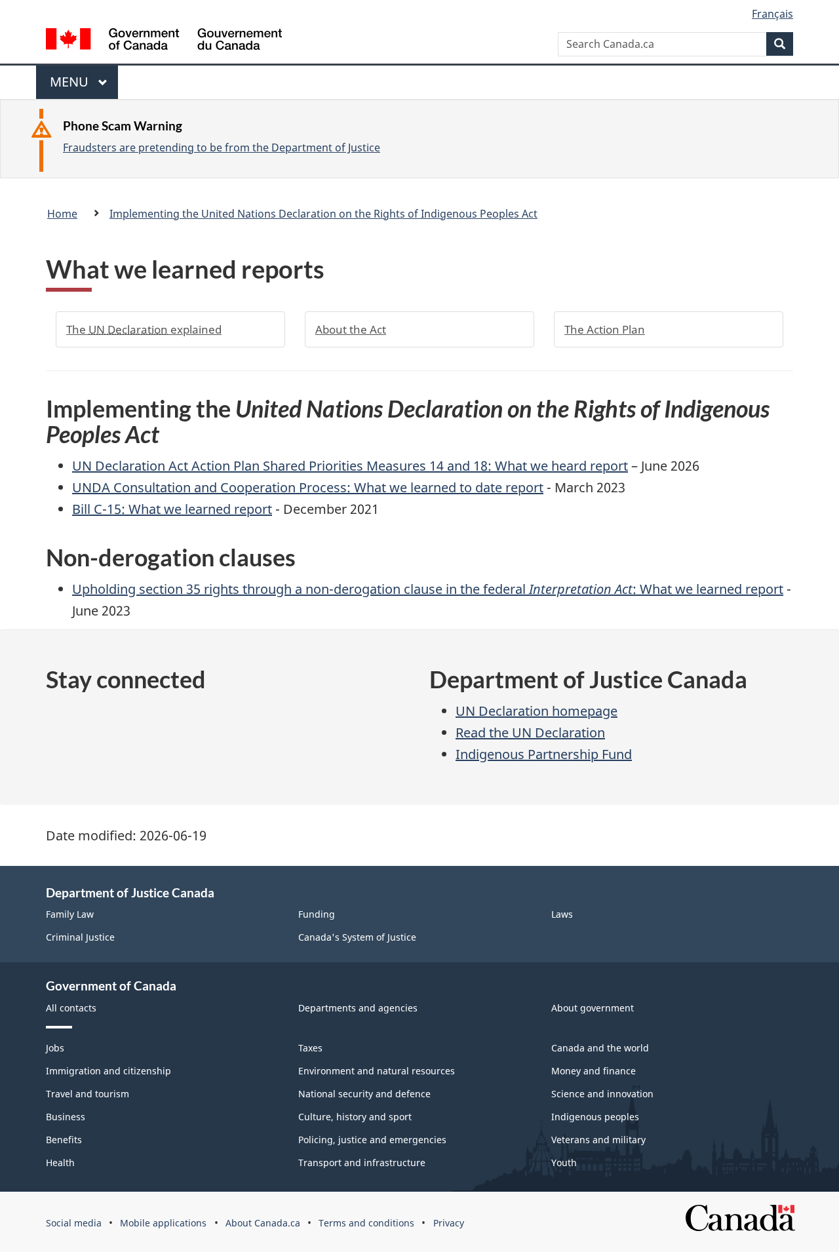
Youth (564, 1162)
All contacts (71, 1008)
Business (65, 1116)
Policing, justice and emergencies (372, 1139)
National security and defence (364, 1093)
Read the (530, 732)
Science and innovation (602, 1093)
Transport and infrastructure (361, 1162)
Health (60, 1162)
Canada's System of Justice (357, 937)
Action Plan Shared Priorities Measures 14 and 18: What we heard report (350, 466)
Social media (74, 1223)
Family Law (70, 914)
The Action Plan (604, 329)
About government (592, 1008)
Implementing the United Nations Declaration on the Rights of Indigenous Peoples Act (323, 213)
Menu (71, 86)
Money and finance (593, 1071)
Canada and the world (600, 1048)
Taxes (310, 1048)
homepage (536, 711)
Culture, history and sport (355, 1116)
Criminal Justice (80, 937)
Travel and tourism (87, 1093)
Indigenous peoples (595, 1116)
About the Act (350, 329)
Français (772, 14)
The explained (144, 329)
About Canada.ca (262, 1223)
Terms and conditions (366, 1223)
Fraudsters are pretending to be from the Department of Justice (221, 147)
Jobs (55, 1048)
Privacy (448, 1223)
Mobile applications (163, 1223)
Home (62, 213)
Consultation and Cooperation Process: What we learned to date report (307, 487)
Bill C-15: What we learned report (172, 509)
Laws (562, 914)
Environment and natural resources (376, 1071)
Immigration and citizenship (108, 1071)
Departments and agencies (358, 1008)
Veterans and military (598, 1139)
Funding (316, 914)
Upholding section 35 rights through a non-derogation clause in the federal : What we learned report (427, 589)
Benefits (64, 1139)
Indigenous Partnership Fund (544, 754)
